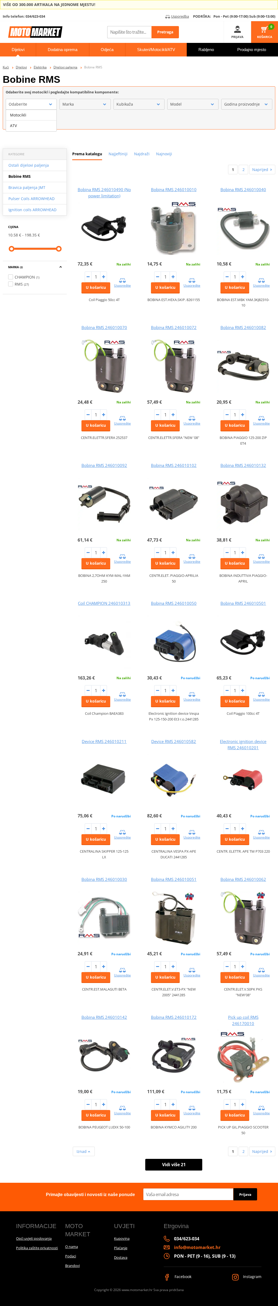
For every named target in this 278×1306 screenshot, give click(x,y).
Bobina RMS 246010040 (243, 189)
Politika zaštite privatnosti (37, 1247)
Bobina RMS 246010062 (243, 879)
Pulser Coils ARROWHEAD (31, 198)
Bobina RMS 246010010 (174, 189)
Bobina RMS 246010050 (174, 603)
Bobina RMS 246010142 (104, 1017)
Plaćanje (120, 1247)
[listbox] (31, 120)
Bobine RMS (19, 176)
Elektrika (40, 67)
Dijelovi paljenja (65, 67)
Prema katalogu (87, 153)
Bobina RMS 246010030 (104, 879)
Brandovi (72, 1265)
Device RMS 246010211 (104, 741)
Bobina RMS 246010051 (174, 879)
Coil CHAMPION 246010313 (104, 603)
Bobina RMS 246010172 (174, 1017)
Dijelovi (21, 67)
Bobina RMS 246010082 (243, 327)
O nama (71, 1246)
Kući (6, 67)
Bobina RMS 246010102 (174, 465)
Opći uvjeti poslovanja (34, 1238)
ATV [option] (13, 125)
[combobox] (31, 104)
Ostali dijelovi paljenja (28, 165)
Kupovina (121, 1238)
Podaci (70, 1256)
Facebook (182, 1276)
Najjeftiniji (118, 153)
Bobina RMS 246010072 (174, 327)
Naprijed (260, 169)
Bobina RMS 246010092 (104, 465)
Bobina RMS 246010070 (104, 327)
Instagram (251, 1276)
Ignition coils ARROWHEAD (32, 209)
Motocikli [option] (18, 115)
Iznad (82, 1151)
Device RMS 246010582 (173, 741)
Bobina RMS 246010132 (243, 465)
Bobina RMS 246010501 (243, 603)
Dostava (120, 1257)
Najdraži (142, 153)
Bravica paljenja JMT (26, 187)
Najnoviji (164, 153)
